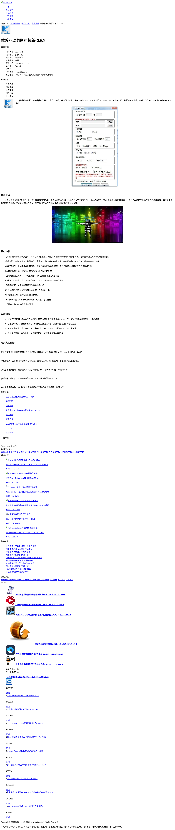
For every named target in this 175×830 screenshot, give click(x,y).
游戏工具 (61, 580)
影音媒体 (35, 24)
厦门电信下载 (30, 452)
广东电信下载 (18, 452)
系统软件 (13, 580)
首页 (8, 7)
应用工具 (69, 580)
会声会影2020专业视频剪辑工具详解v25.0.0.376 (26, 765)
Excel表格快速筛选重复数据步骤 (19, 561)
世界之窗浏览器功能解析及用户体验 (21, 546)
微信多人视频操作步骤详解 (17, 555)
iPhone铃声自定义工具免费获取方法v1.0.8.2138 (26, 737)
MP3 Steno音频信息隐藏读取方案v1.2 (22, 779)
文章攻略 (9, 19)
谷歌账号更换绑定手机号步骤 (18, 552)
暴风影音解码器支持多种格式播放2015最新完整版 (28, 677)
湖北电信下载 (42, 452)
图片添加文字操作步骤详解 (17, 566)
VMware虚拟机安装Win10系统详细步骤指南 (24, 558)
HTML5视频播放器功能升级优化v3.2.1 (23, 696)
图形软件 (37, 580)
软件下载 (9, 16)
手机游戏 (9, 10)
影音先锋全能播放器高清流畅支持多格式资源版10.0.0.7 (30, 792)
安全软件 (29, 580)
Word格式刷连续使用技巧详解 (18, 569)
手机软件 (9, 13)
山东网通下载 (78, 452)
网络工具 (21, 580)
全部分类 (5, 580)
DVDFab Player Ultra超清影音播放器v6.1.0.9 (25, 723)
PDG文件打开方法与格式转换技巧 (20, 563)
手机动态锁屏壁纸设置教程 (17, 572)
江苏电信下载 (54, 452)
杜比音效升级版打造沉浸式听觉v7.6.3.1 (23, 709)
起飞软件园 (15, 24)
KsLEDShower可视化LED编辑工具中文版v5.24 (27, 806)
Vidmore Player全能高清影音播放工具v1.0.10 (25, 751)
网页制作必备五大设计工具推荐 (19, 549)
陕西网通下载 (66, 452)
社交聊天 (53, 580)
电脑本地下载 (6, 452)
